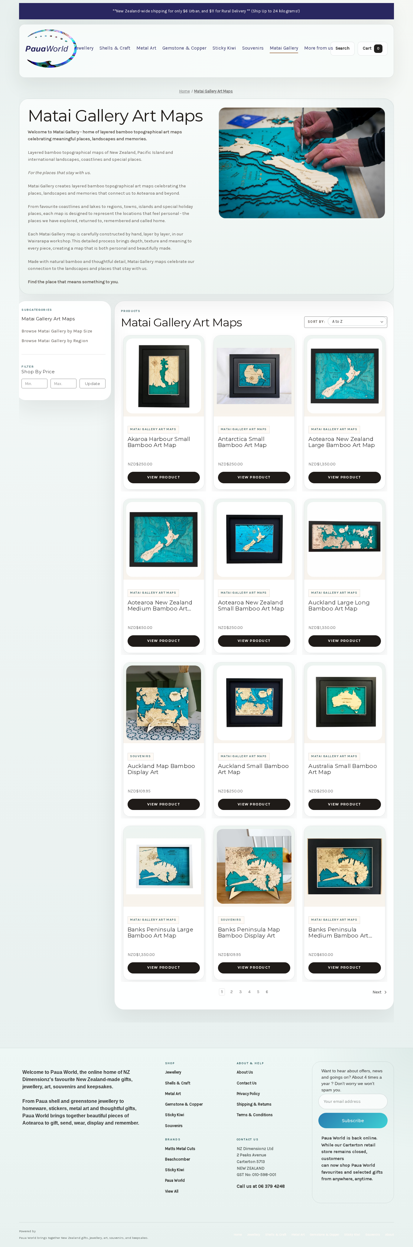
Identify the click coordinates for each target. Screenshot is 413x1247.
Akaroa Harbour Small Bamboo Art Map (159, 442)
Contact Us (247, 1083)
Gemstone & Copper (184, 48)
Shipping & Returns (254, 1104)
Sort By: (316, 321)
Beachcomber (177, 1159)
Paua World (175, 1180)
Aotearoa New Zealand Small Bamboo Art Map (251, 606)
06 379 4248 (271, 1186)
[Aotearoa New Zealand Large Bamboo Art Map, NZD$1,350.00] (344, 375)
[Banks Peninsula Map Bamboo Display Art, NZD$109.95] (254, 866)
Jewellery (83, 48)
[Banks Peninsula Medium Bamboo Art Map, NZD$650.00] (344, 866)
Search (343, 48)
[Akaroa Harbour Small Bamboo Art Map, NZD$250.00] (163, 375)
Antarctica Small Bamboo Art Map (242, 442)
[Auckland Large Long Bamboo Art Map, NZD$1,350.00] (344, 539)
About (389, 1234)
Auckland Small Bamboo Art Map (253, 769)
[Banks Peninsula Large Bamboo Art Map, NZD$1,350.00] (163, 866)
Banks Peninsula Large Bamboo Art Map (160, 933)
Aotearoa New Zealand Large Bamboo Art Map (341, 442)
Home (238, 1234)
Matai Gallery (284, 48)
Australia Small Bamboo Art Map (342, 769)
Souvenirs (253, 48)
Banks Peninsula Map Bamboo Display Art (249, 933)
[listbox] (357, 321)
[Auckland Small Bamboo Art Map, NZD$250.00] (254, 703)
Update (92, 383)
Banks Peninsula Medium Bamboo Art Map (338, 933)
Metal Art (146, 48)
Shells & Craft (114, 48)
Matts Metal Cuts (180, 1148)
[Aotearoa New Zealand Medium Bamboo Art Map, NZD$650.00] (163, 539)
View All (171, 1191)
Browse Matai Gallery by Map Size (56, 331)
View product (163, 477)
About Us (245, 1072)
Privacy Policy (248, 1093)
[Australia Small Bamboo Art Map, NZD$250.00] (344, 703)
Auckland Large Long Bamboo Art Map (339, 606)
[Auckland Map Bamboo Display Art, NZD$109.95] (163, 703)
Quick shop (164, 409)
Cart (371, 48)
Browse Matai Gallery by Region (54, 340)
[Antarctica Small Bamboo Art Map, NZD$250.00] (254, 375)
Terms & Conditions (255, 1115)
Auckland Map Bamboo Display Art (161, 769)
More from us (318, 48)
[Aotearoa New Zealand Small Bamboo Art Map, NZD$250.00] (254, 539)
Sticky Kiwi (224, 48)
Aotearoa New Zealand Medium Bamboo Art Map (160, 606)
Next (377, 992)
